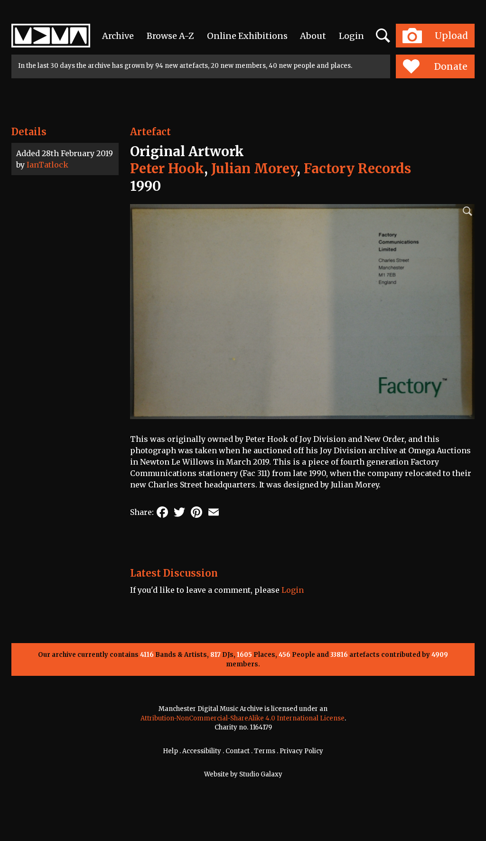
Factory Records (357, 168)
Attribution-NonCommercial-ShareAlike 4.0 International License (242, 718)
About (313, 35)
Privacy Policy (301, 751)
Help (170, 751)
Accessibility (201, 751)
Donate (450, 66)
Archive (118, 35)
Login (351, 35)
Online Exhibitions (247, 35)
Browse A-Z (170, 35)
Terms (264, 751)
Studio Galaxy (260, 774)
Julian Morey (254, 168)
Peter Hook (167, 168)
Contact (237, 751)
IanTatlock (47, 164)
